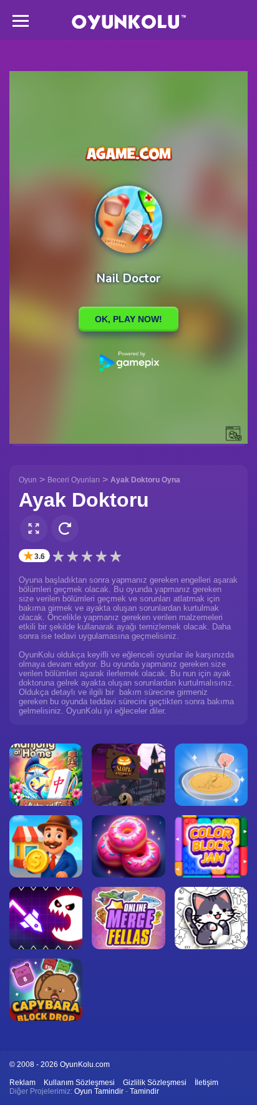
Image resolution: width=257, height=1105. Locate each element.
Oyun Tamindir (99, 1091)
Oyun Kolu (129, 22)
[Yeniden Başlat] (65, 528)
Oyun (28, 480)
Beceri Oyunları (73, 480)
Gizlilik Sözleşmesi (155, 1082)
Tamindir (144, 1091)
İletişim (206, 1082)
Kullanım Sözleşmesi (79, 1082)
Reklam (22, 1082)
